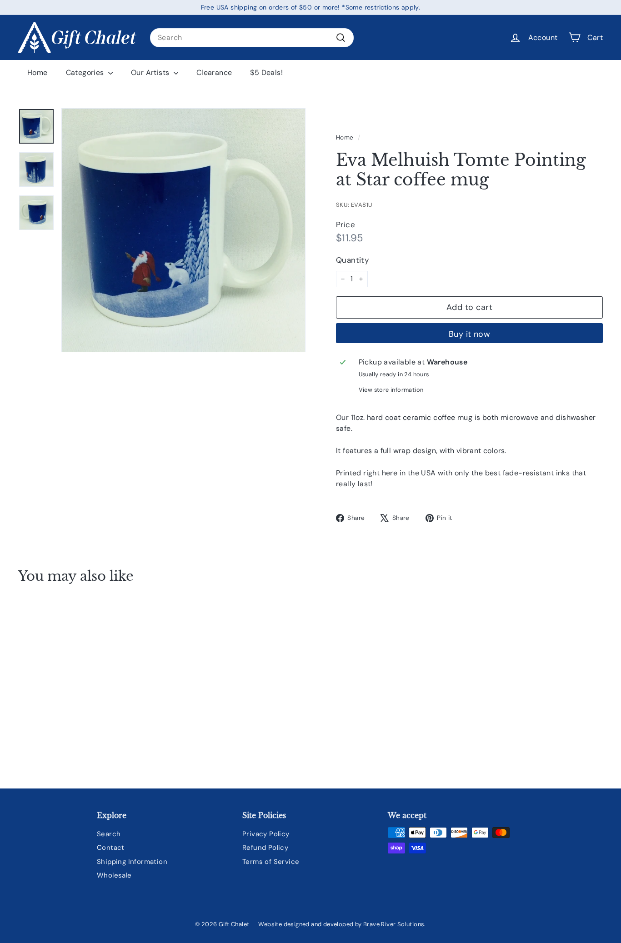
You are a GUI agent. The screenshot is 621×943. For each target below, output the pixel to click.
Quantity (352, 260)
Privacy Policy (266, 833)
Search (108, 833)
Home (37, 72)
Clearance (214, 72)
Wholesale (114, 875)
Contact (111, 847)
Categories (86, 72)
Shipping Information (132, 861)
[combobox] (252, 37)
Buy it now (470, 334)
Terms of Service (270, 861)
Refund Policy (265, 847)
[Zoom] (183, 230)
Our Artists (151, 72)
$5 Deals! (266, 72)
